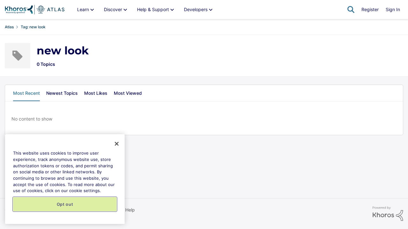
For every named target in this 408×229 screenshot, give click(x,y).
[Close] (117, 144)
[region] (65, 179)
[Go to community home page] (34, 9)
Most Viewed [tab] (128, 93)
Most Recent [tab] (26, 93)
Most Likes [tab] (95, 93)
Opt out (65, 204)
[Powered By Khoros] (388, 213)
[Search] (351, 9)
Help (130, 209)
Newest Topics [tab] (62, 93)
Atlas (9, 26)
